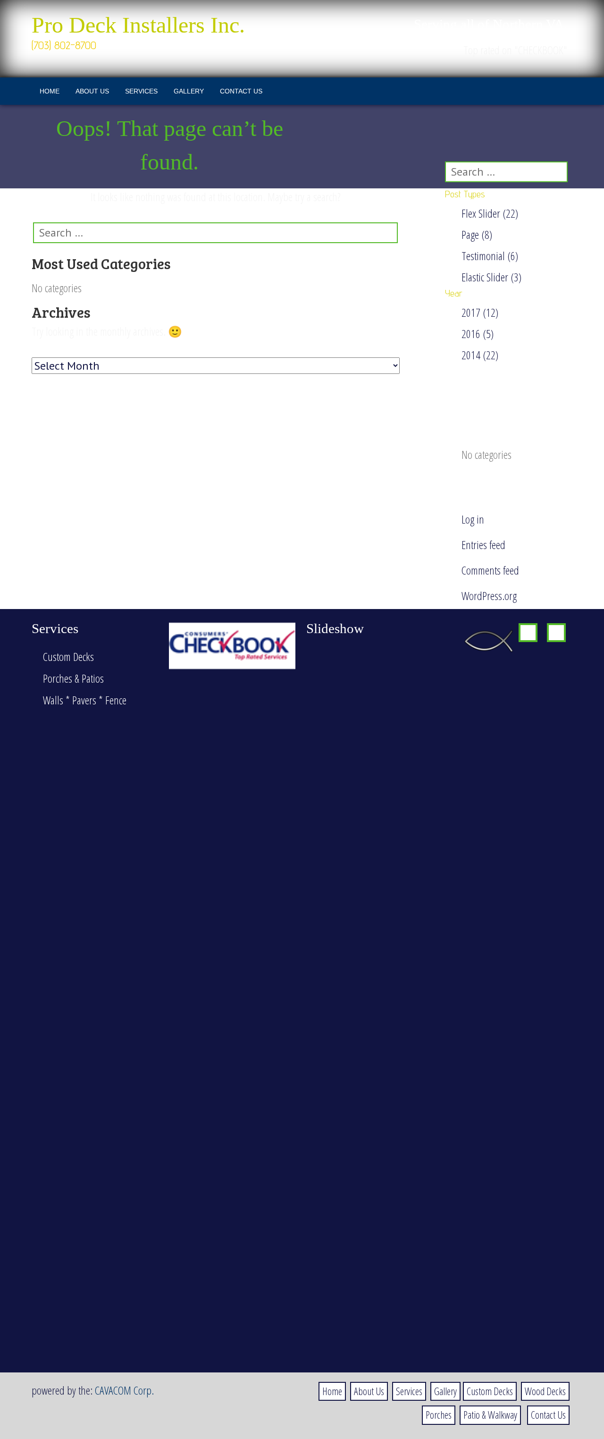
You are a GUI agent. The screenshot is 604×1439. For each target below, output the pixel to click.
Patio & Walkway (490, 1415)
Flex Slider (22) (489, 213)
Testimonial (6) (489, 255)
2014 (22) (479, 355)
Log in (472, 519)
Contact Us (241, 91)
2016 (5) (477, 333)
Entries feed (483, 544)
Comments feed (490, 570)
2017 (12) (479, 312)
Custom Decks (490, 1391)
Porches (439, 1415)
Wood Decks (545, 1391)
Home (49, 91)
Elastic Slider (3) (491, 277)
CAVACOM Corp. (124, 1390)
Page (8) (476, 234)
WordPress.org (489, 595)
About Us (92, 91)
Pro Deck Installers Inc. (138, 25)
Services (141, 91)
